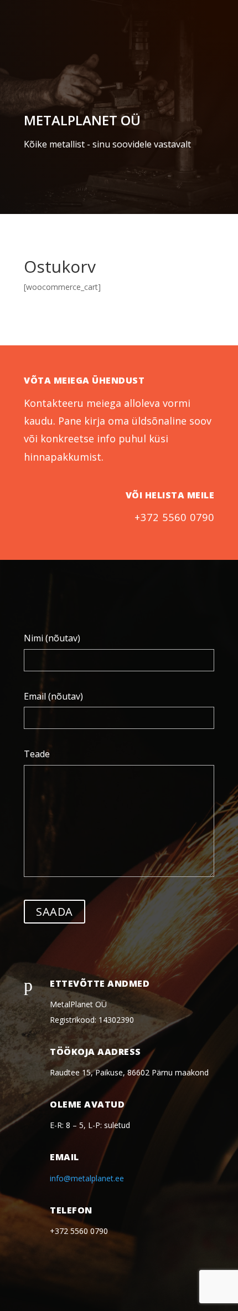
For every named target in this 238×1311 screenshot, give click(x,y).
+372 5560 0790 (174, 517)
